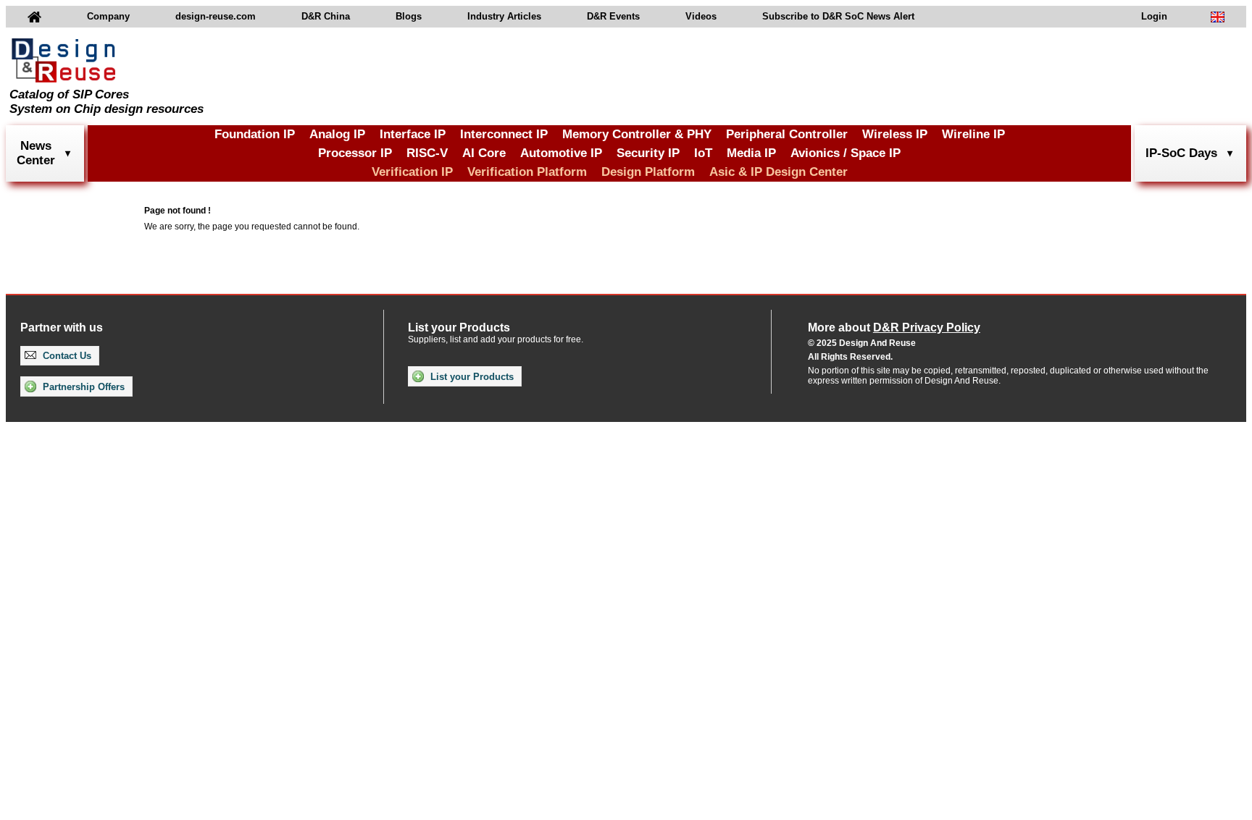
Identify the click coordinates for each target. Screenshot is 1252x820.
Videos (701, 16)
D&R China (325, 16)
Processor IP (355, 153)
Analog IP (337, 134)
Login (1154, 16)
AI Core (484, 153)
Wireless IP (894, 134)
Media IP (751, 153)
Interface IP (413, 134)
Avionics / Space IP (845, 153)
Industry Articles (504, 16)
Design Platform (648, 172)
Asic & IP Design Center (778, 172)
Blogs (409, 16)
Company (108, 16)
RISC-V (427, 153)
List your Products (470, 376)
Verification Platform (527, 172)
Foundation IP (254, 134)
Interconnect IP (504, 134)
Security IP (648, 153)
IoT (703, 153)
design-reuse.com (215, 16)
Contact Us (65, 355)
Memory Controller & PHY (636, 134)
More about (894, 327)
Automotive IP (561, 153)
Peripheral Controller (787, 134)
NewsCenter (36, 153)
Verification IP (412, 172)
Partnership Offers (82, 386)
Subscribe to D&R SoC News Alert (838, 16)
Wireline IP (973, 134)
